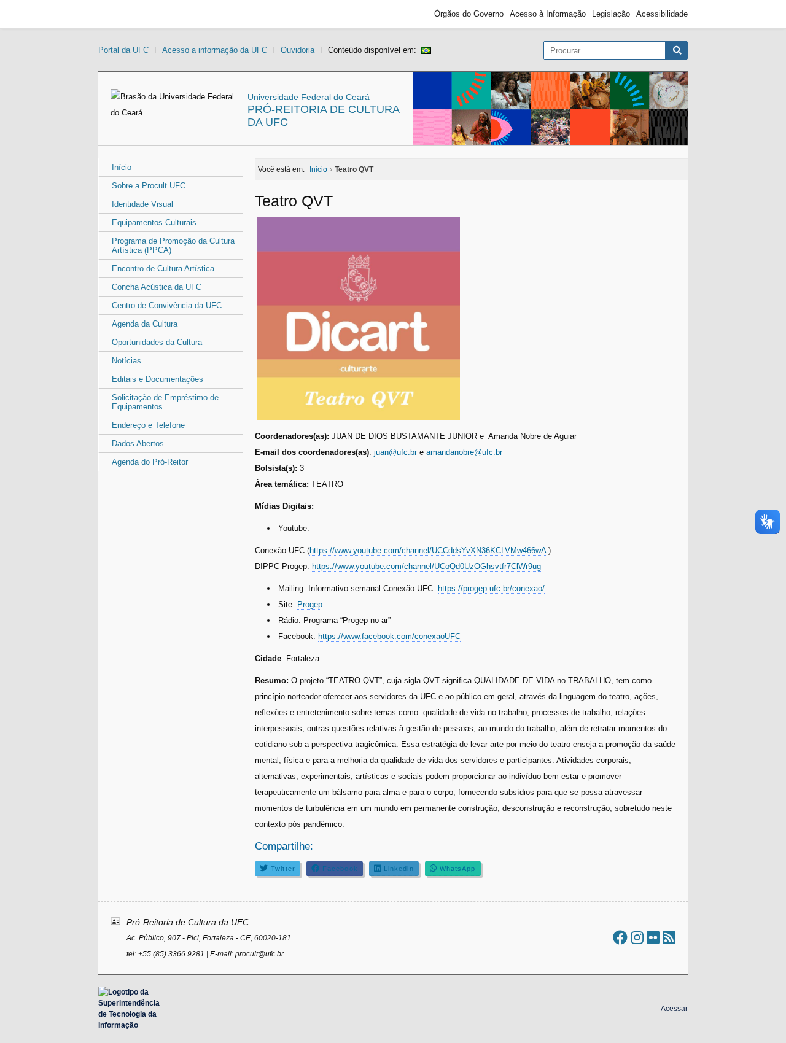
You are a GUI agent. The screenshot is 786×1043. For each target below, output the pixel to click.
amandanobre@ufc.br (464, 452)
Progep (309, 604)
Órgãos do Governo (469, 13)
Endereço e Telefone (148, 425)
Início (121, 167)
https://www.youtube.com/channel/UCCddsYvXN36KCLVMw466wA (427, 550)
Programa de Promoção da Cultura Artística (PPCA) (173, 245)
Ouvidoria (297, 50)
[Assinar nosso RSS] (669, 937)
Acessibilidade (662, 13)
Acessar (674, 1008)
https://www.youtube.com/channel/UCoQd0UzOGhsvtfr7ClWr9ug (426, 566)
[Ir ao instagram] (637, 937)
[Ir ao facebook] (620, 937)
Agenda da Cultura (144, 323)
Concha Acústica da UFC (156, 287)
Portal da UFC (123, 50)
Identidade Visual (142, 204)
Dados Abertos (138, 443)
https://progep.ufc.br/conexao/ (491, 588)
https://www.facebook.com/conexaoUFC (389, 636)
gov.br (120, 14)
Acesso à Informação (548, 13)
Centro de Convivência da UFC (167, 305)
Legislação (611, 13)
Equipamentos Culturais (154, 222)
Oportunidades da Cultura (157, 342)
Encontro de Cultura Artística (163, 268)
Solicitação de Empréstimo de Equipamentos (165, 402)
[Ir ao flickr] (653, 937)
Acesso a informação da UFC (214, 50)
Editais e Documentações (157, 379)
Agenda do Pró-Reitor (150, 462)
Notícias (126, 360)
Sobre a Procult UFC (148, 185)
